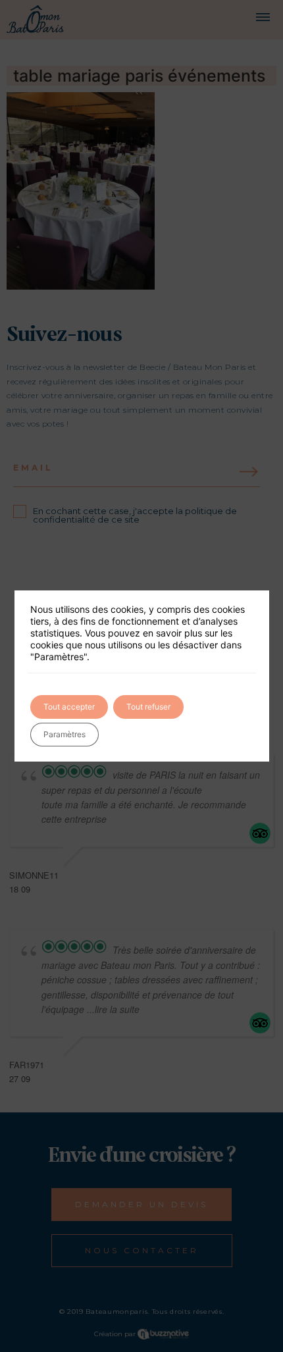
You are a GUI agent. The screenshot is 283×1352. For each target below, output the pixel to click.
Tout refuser (148, 707)
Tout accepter (69, 707)
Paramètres (64, 734)
